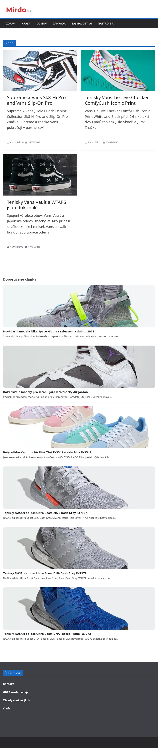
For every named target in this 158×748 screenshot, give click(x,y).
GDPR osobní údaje (15, 692)
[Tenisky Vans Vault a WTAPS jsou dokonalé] (40, 175)
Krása (26, 23)
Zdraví (11, 23)
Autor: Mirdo (17, 142)
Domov (41, 23)
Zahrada (59, 23)
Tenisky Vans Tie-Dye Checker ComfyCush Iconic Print (117, 100)
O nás (7, 708)
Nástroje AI (106, 23)
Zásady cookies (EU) (16, 700)
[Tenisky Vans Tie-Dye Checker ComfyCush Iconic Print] (118, 70)
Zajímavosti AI (82, 23)
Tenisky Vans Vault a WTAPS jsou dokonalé (36, 205)
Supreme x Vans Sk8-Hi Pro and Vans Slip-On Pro (36, 100)
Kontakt (8, 684)
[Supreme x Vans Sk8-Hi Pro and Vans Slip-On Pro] (40, 70)
